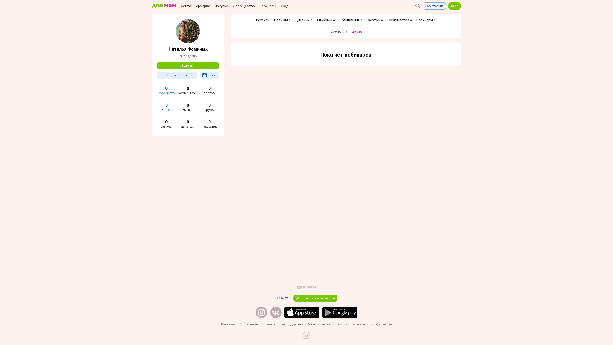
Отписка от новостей (351, 324)
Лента (186, 6)
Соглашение (249, 324)
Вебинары (268, 6)
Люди (285, 6)
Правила (268, 324)
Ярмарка (203, 6)
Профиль (261, 20)
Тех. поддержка (291, 324)
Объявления (350, 20)
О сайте (282, 298)
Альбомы (326, 20)
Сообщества (244, 6)
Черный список (319, 324)
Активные (338, 32)
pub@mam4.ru (381, 324)
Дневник (303, 20)
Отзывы (282, 20)
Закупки (221, 6)
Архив (357, 32)
